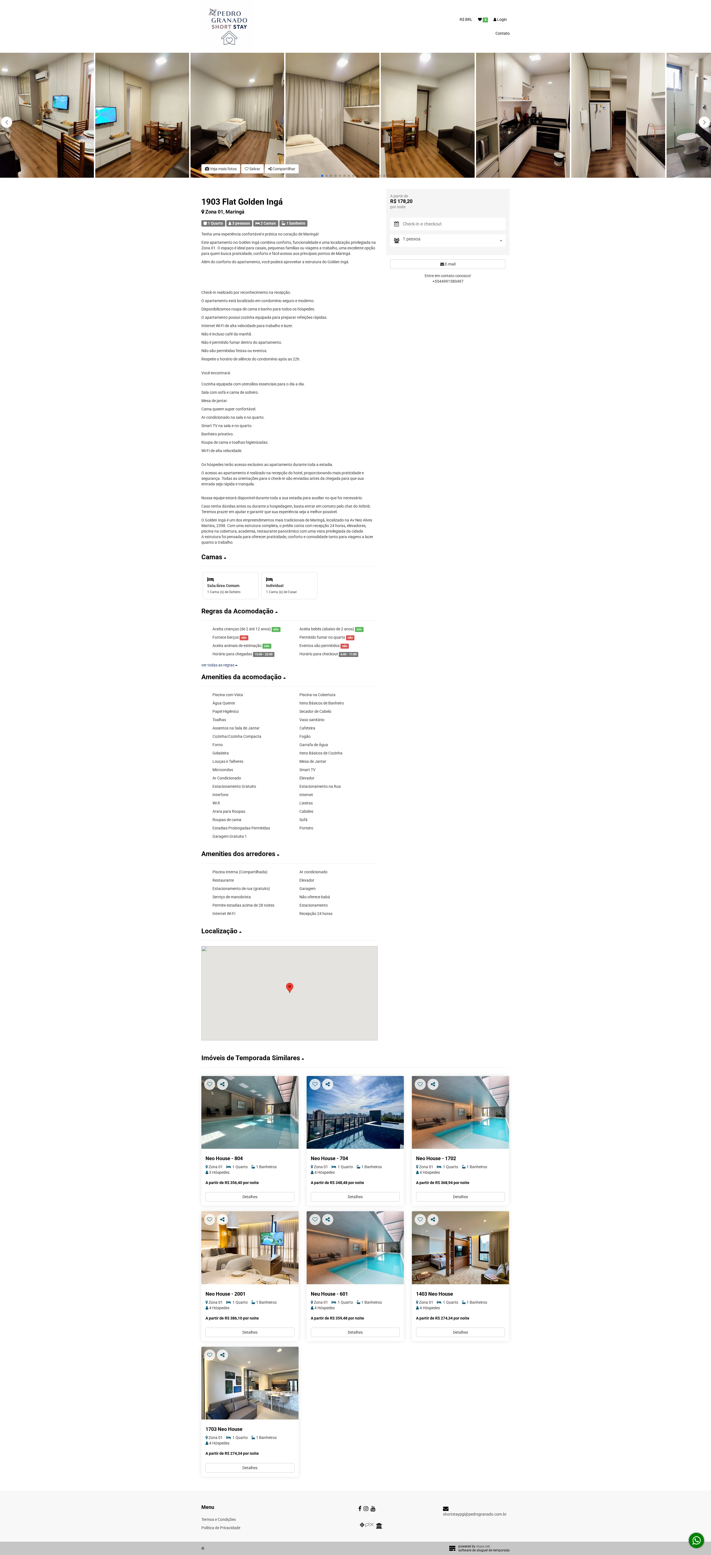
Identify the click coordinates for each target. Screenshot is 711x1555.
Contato (502, 33)
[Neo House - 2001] (250, 1247)
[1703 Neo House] (250, 1383)
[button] (704, 122)
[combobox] (454, 240)
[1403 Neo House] (460, 1247)
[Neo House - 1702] (460, 1112)
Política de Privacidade (220, 1528)
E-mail (449, 264)
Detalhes (249, 1197)
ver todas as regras (218, 665)
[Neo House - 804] (250, 1112)
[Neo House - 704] (355, 1112)
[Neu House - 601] (355, 1247)
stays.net (483, 1546)
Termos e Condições (218, 1519)
